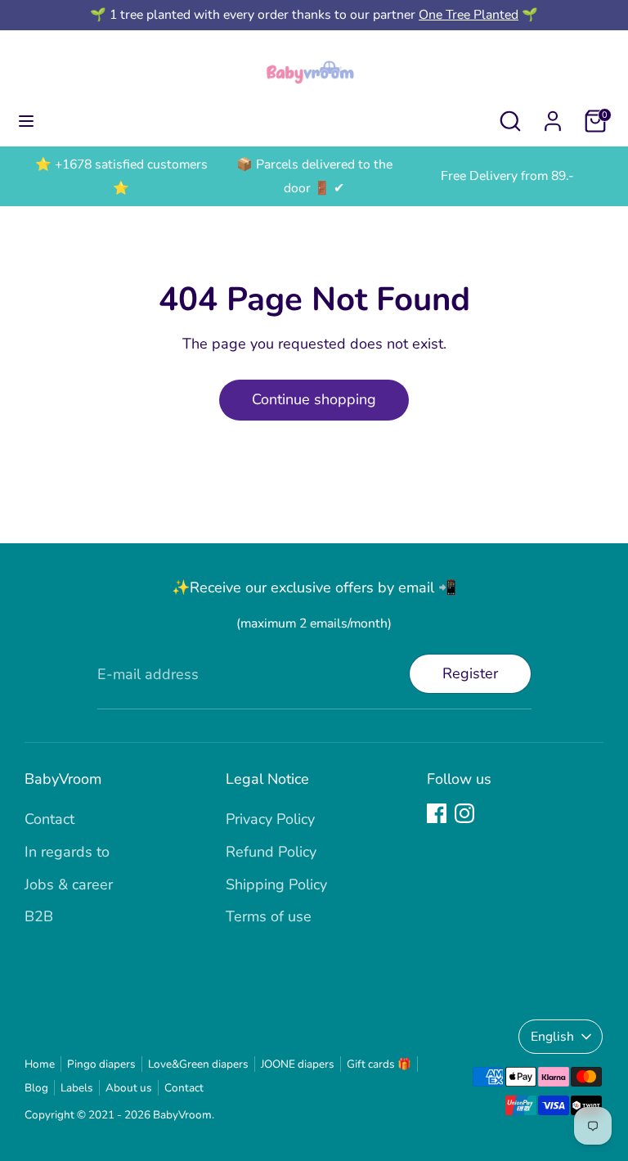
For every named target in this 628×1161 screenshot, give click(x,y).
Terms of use (269, 916)
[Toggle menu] (26, 121)
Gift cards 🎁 (379, 1064)
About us (128, 1088)
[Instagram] (464, 813)
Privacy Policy (270, 819)
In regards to (67, 852)
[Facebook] (436, 813)
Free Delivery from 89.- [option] (507, 176)
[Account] (552, 116)
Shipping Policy (276, 884)
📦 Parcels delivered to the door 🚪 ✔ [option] (314, 176)
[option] (121, 176)
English (552, 1037)
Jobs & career (69, 884)
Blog (36, 1088)
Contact (49, 819)
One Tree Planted (468, 15)
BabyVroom (182, 1115)
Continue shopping (314, 399)
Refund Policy (271, 852)
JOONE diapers (297, 1064)
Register (470, 673)
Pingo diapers (101, 1064)
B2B (39, 916)
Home (40, 1064)
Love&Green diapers (198, 1064)
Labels (77, 1088)
